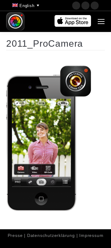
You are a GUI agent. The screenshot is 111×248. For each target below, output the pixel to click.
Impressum (91, 235)
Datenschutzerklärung (51, 235)
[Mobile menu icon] (101, 21)
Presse (15, 235)
